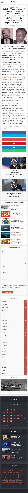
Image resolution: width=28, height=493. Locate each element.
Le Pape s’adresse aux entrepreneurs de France (17, 221)
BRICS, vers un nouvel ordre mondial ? (16, 243)
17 (14, 415)
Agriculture (12, 470)
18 (18, 415)
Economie (18, 219)
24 (14, 418)
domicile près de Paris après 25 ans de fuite (12, 68)
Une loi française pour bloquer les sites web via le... (17, 215)
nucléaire (19, 481)
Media (22, 479)
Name (4, 266)
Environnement (14, 474)
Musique (6, 481)
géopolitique (18, 239)
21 (4, 418)
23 (11, 418)
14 (4, 415)
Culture (10, 472)
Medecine (16, 479)
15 (7, 415)
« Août (3, 425)
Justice (21, 477)
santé (11, 483)
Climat (5, 472)
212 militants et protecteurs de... (15, 436)
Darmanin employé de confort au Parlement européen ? (16, 208)
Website (4, 279)
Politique (17, 205)
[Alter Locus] (14, 1)
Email (4, 272)
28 (4, 421)
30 (11, 421)
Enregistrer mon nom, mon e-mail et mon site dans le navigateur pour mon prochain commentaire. (14, 287)
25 (18, 418)
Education (6, 474)
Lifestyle (6, 479)
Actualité (12, 7)
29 (7, 421)
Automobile (20, 470)
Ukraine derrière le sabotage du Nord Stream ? (17, 227)
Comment (4, 251)
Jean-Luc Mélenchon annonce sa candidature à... (16, 457)
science (17, 483)
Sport (5, 486)
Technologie (18, 212)
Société (16, 7)
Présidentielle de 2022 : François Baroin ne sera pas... (16, 444)
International (18, 225)
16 (11, 415)
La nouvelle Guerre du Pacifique (16, 236)
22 (7, 418)
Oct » (7, 425)
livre (11, 479)
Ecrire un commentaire (17, 25)
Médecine (12, 481)
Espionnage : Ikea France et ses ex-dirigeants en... (15, 451)
